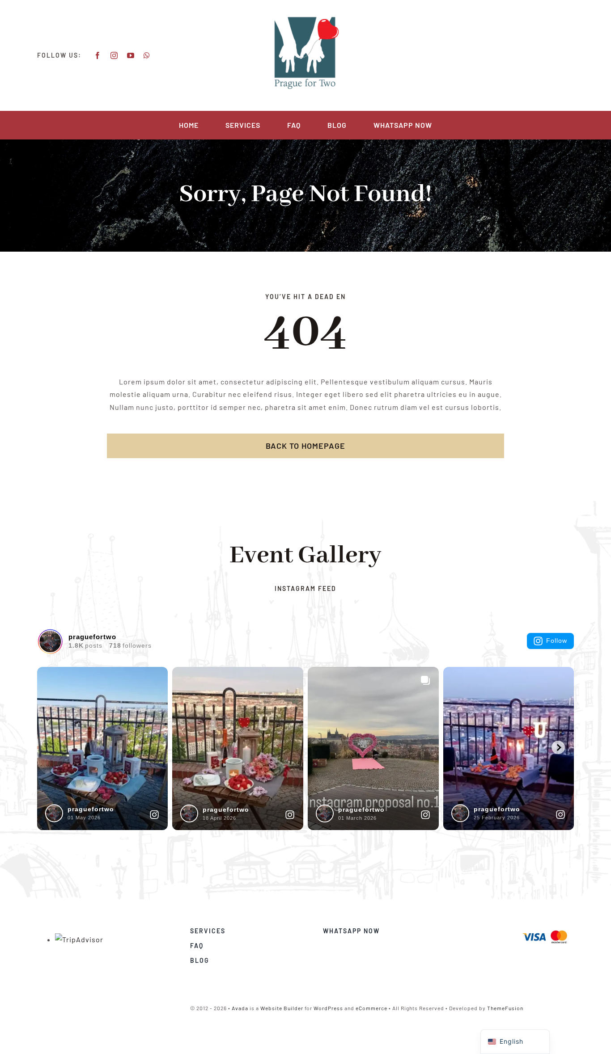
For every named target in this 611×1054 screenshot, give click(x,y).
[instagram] (114, 55)
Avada (240, 1008)
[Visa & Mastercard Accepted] (545, 929)
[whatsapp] (147, 55)
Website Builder (281, 1008)
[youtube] (131, 55)
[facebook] (98, 55)
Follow (556, 640)
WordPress (328, 1008)
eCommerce (371, 1008)
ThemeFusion (505, 1008)
